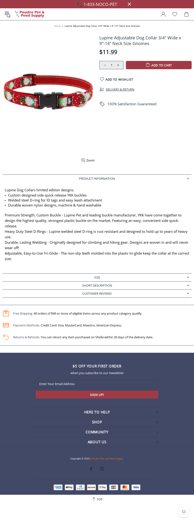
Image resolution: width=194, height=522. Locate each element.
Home (57, 25)
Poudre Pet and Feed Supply (29, 14)
